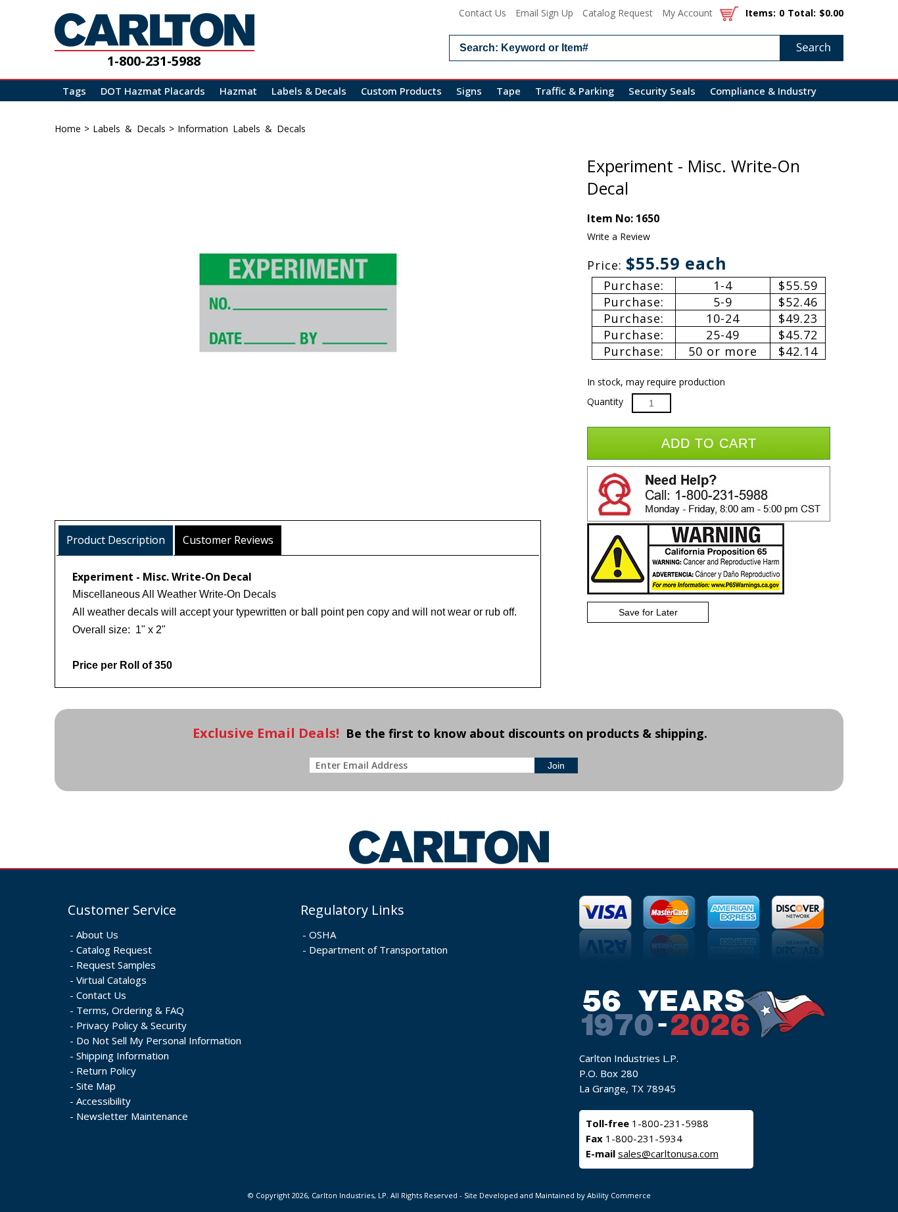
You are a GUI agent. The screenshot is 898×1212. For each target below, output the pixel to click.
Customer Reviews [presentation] (228, 540)
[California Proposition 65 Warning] (685, 591)
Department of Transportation (378, 949)
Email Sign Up (544, 13)
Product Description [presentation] (115, 540)
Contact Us (482, 13)
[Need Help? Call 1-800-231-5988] (708, 518)
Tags (74, 90)
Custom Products (401, 90)
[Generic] (449, 864)
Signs (469, 90)
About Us (97, 934)
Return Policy (106, 1070)
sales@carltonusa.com (668, 1153)
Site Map (96, 1085)
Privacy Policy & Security (131, 1025)
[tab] (116, 540)
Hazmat (238, 90)
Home (68, 128)
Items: (760, 13)
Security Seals (662, 90)
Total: (802, 13)
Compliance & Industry (763, 90)
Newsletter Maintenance (132, 1116)
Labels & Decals (309, 90)
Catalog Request (617, 13)
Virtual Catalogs (111, 979)
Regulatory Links (352, 910)
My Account (687, 13)
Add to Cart (709, 443)
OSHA (322, 934)
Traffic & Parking (574, 90)
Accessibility (103, 1100)
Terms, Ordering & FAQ (130, 1010)
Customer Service (122, 910)
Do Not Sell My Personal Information (158, 1040)
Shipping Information (122, 1055)
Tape (508, 90)
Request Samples (116, 964)
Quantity (605, 401)
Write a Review (618, 236)
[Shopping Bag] (729, 13)
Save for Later (648, 612)
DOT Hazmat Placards (153, 90)
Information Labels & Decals (241, 128)
